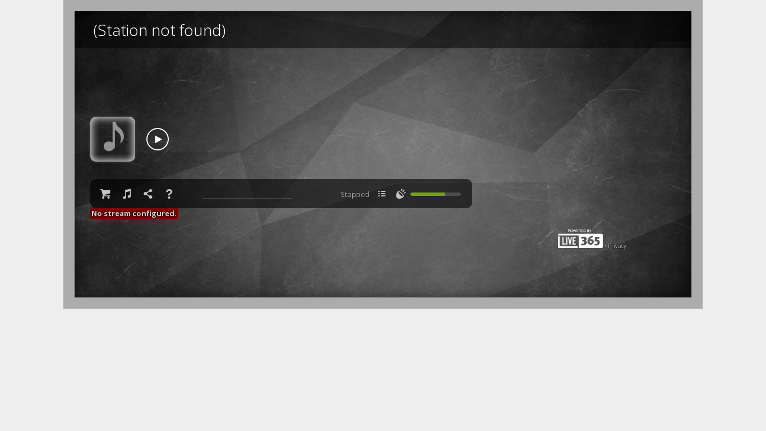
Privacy (617, 246)
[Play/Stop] (157, 139)
